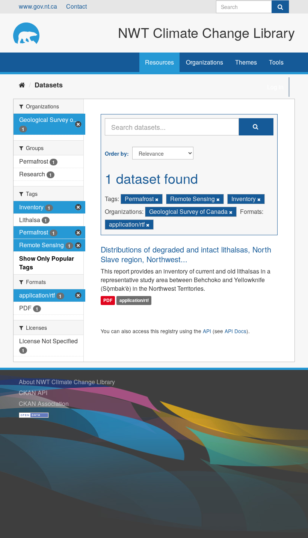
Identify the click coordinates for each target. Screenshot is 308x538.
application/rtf (134, 300)
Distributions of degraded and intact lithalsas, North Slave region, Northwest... (186, 254)
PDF (107, 300)
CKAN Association (44, 403)
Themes (246, 62)
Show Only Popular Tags (46, 262)
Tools (276, 62)
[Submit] (280, 6)
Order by (116, 153)
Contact (76, 6)
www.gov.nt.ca (38, 6)
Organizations (204, 62)
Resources (159, 62)
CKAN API (33, 392)
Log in (275, 87)
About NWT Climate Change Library (67, 381)
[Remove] (157, 199)
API (207, 331)
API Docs (235, 331)
